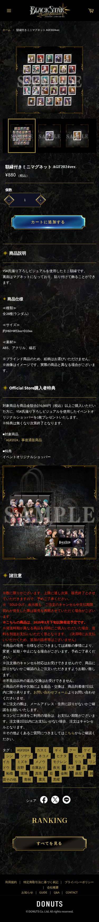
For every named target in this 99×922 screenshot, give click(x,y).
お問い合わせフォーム (51, 692)
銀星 (78, 773)
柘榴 (9, 773)
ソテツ (26, 756)
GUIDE (43, 892)
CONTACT (72, 892)
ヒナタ (61, 756)
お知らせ (27, 892)
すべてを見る (49, 843)
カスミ (42, 750)
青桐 (27, 779)
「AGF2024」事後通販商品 (22, 440)
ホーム (7, 30)
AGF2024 (23, 750)
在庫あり (38, 767)
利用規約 (11, 882)
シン (9, 756)
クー (72, 750)
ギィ (58, 750)
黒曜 (56, 779)
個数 (8, 190)
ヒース (79, 756)
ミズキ (22, 762)
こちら (69, 733)
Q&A (56, 892)
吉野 (20, 767)
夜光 (56, 767)
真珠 (38, 773)
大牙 (71, 767)
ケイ (87, 750)
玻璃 (24, 773)
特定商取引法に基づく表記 (40, 882)
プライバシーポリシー (79, 882)
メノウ (40, 762)
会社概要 (53, 887)
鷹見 (42, 779)
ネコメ (44, 756)
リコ (77, 762)
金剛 (64, 773)
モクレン (60, 762)
